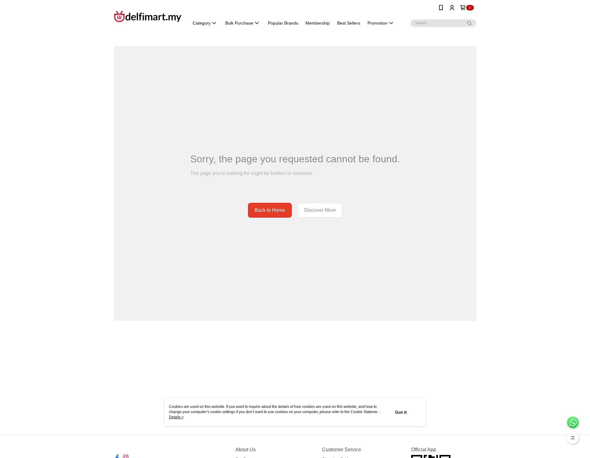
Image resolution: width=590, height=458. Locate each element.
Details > (176, 417)
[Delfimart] (148, 16)
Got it (401, 412)
